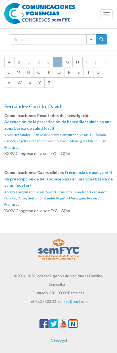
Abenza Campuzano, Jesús (68, 135)
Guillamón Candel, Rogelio (48, 198)
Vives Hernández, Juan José (25, 135)
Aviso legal (58, 341)
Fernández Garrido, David (48, 141)
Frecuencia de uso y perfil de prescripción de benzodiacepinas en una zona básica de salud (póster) (58, 179)
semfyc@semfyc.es (73, 301)
